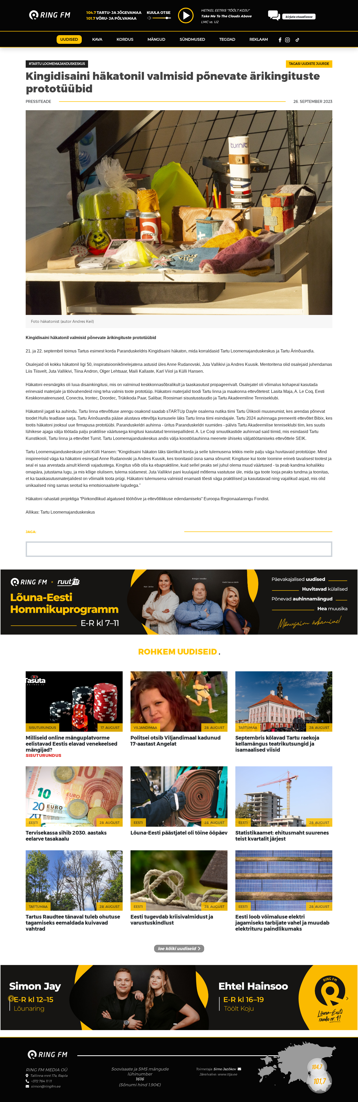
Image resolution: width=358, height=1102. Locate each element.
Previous (11, 997)
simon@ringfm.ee (46, 1086)
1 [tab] (175, 1021)
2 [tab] (183, 1021)
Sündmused (192, 39)
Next (347, 997)
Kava (97, 39)
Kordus (125, 39)
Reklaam (258, 39)
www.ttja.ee (227, 1074)
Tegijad (227, 39)
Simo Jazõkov (225, 1069)
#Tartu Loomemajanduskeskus (57, 64)
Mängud (156, 39)
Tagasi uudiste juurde (309, 64)
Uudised (69, 39)
